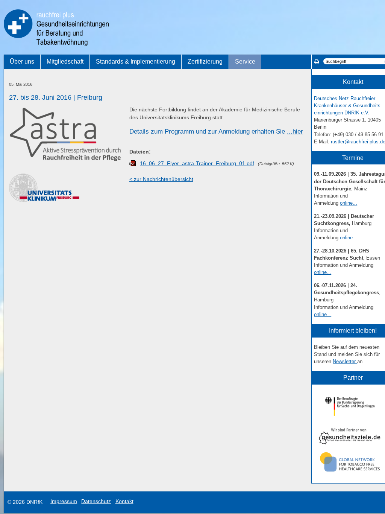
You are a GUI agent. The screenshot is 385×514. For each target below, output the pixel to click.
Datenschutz (96, 501)
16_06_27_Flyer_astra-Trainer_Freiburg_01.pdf (197, 163)
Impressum (63, 501)
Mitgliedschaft (65, 61)
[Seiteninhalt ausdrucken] (316, 61)
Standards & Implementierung (135, 61)
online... (348, 203)
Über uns (22, 61)
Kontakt (124, 501)
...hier (295, 131)
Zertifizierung (205, 61)
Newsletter (345, 361)
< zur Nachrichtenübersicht (161, 179)
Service (245, 61)
